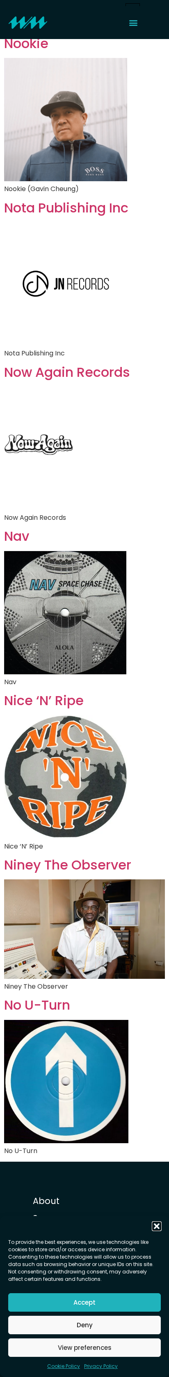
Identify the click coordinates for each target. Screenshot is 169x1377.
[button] (157, 1226)
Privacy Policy (101, 1366)
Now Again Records (67, 372)
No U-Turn (37, 1005)
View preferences (85, 1347)
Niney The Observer (67, 865)
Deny (85, 1325)
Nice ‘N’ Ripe (44, 700)
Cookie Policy (63, 1366)
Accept (84, 1302)
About (46, 1201)
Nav (16, 536)
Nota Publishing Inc (66, 208)
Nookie (26, 43)
